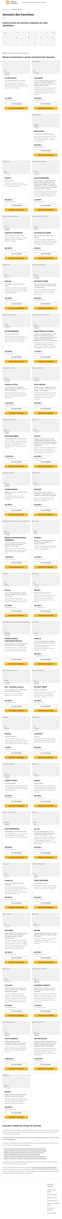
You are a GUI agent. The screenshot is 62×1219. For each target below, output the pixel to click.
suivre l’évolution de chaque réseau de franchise (44, 1167)
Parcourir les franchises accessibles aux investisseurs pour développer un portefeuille (25, 1158)
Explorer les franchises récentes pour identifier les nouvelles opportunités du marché (25, 1150)
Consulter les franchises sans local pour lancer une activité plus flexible (22, 1154)
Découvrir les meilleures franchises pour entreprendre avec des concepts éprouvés (24, 1148)
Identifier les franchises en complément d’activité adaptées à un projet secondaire (24, 1156)
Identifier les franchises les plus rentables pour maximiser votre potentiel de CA (24, 1152)
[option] (5, 33)
